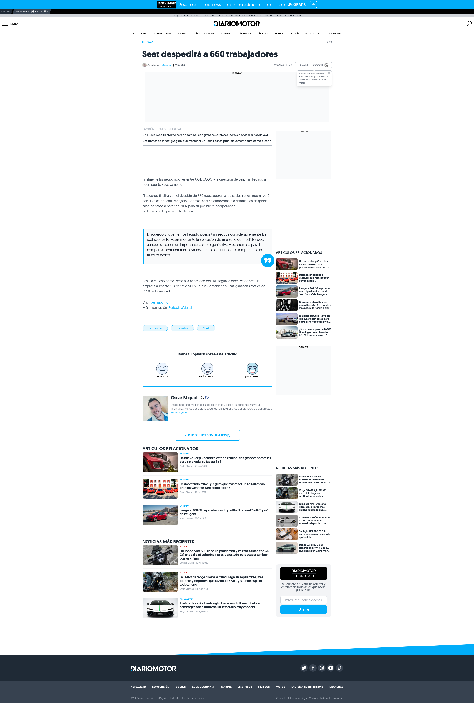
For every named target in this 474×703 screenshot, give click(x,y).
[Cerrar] (329, 73)
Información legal (297, 698)
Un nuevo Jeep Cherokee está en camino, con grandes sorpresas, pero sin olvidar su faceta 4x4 (205, 135)
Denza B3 (209, 15)
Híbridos (263, 33)
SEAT (206, 328)
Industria (182, 328)
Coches (182, 33)
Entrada (147, 42)
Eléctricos (244, 33)
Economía (155, 328)
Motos (279, 33)
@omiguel (167, 65)
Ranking (226, 33)
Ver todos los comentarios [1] (207, 435)
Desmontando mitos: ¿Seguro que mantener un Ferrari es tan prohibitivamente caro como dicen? (207, 141)
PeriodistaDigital (180, 307)
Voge (176, 15)
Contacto (281, 698)
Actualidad (140, 33)
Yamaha (281, 15)
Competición (162, 33)
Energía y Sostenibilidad (305, 33)
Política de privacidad (331, 698)
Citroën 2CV (251, 15)
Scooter (235, 15)
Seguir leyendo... (180, 412)
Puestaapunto (158, 302)
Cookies (313, 698)
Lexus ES (267, 15)
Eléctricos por (22, 11)
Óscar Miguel (153, 65)
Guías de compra (204, 33)
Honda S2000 (191, 15)
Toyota (223, 15)
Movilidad (334, 33)
